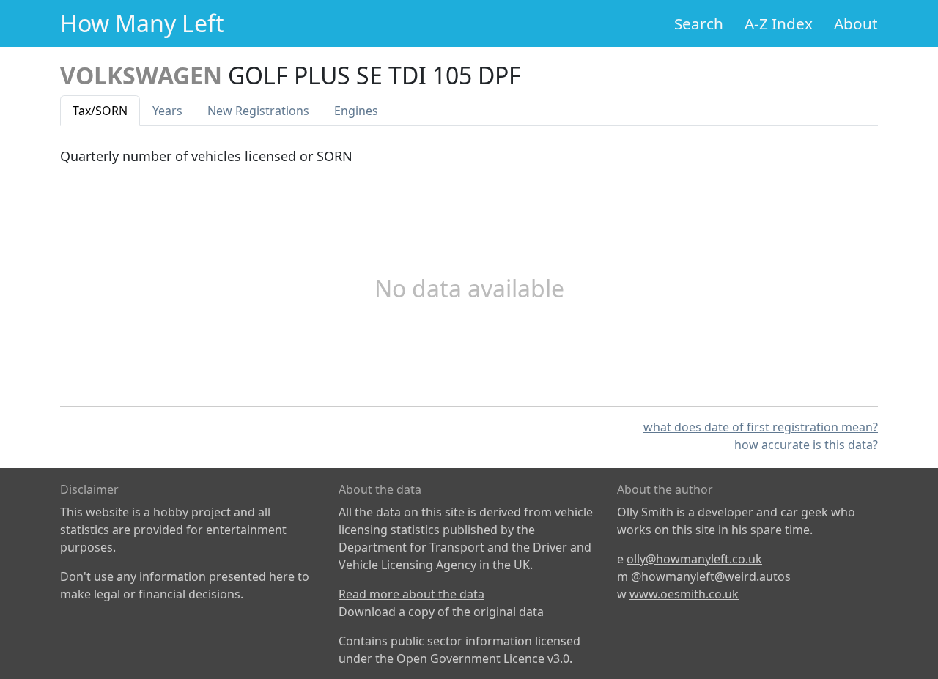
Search (698, 23)
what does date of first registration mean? (760, 427)
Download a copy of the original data (441, 612)
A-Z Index (779, 23)
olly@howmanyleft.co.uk (694, 559)
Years (167, 111)
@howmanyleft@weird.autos (711, 576)
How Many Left (142, 23)
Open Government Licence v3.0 (482, 658)
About (856, 23)
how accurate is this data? (806, 445)
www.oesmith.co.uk (684, 594)
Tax (100, 111)
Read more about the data (411, 594)
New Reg (258, 111)
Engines (356, 111)
